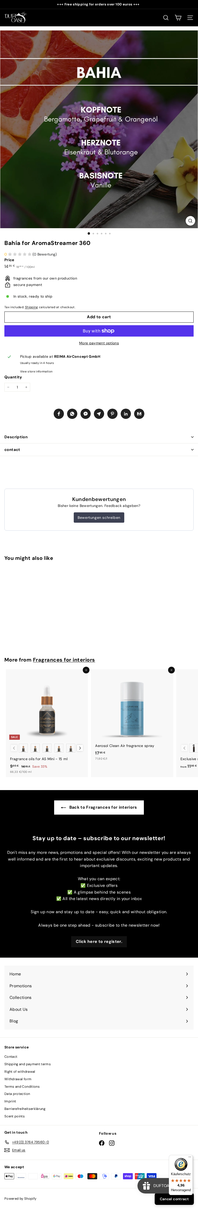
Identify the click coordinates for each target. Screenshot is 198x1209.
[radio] (23, 748)
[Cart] (178, 17)
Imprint (10, 1101)
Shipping (31, 307)
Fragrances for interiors (64, 659)
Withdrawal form (17, 1079)
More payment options (99, 343)
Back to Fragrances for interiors (102, 807)
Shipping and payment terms (27, 1064)
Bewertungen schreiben (99, 517)
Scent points (14, 1116)
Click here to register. (99, 941)
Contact (10, 1056)
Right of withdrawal (19, 1071)
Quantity (13, 377)
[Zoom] (190, 221)
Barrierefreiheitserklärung (24, 1109)
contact (12, 449)
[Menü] (190, 1158)
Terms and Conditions (22, 1086)
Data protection (17, 1094)
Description (16, 437)
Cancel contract (174, 1199)
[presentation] (80, 748)
